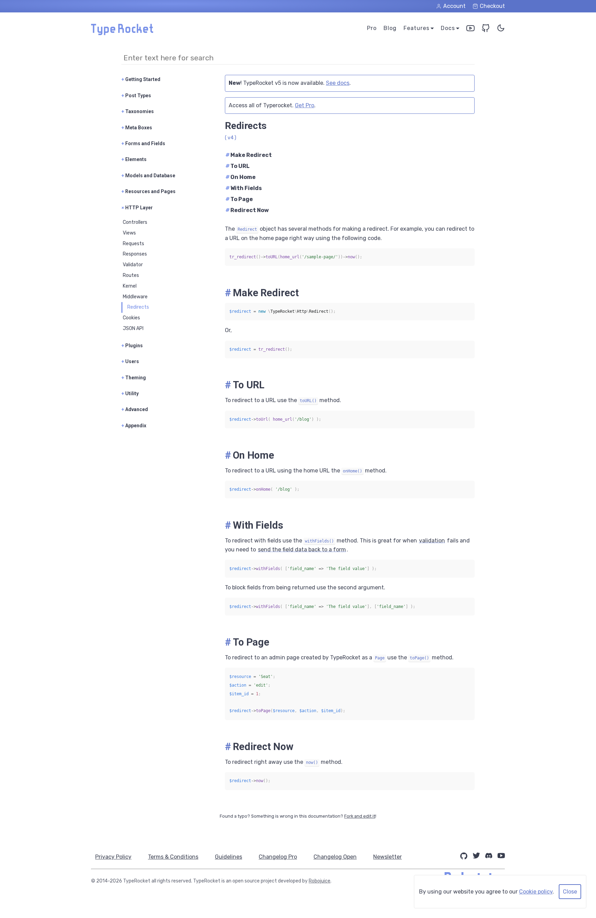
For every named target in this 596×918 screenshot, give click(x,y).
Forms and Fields (143, 143)
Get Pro (304, 105)
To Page (239, 199)
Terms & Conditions (173, 857)
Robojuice (319, 881)
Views (129, 233)
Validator (133, 265)
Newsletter (387, 857)
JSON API (133, 328)
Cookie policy (536, 891)
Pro (372, 28)
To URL (238, 166)
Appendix (133, 425)
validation (432, 540)
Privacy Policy (113, 857)
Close (570, 891)
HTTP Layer (137, 207)
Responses (135, 254)
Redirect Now (247, 210)
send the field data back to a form (302, 549)
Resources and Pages (148, 191)
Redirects (138, 307)
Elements (134, 159)
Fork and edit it (359, 816)
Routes (131, 275)
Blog (390, 28)
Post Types (136, 95)
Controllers (135, 222)
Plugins (132, 345)
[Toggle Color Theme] (501, 29)
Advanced (134, 409)
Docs (448, 28)
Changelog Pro (278, 857)
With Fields (244, 188)
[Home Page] (122, 33)
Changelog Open (335, 857)
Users (130, 361)
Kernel (130, 286)
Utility (130, 393)
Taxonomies (137, 111)
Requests (133, 244)
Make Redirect (249, 155)
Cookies (131, 318)
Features (416, 28)
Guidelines (228, 857)
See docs (337, 83)
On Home (241, 177)
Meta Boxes (136, 127)
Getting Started (140, 79)
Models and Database (148, 175)
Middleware (135, 297)
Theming (133, 377)
